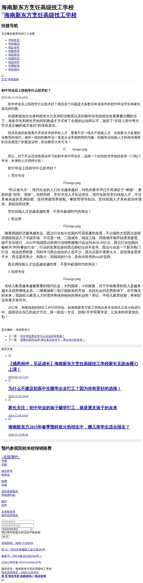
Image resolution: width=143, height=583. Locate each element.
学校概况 (14, 43)
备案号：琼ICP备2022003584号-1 (21, 556)
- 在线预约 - (10, 457)
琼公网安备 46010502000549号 (22, 562)
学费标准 (14, 65)
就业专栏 (14, 62)
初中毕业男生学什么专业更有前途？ (42, 336)
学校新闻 (13, 79)
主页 (4, 79)
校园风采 (14, 58)
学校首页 (14, 40)
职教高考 (14, 51)
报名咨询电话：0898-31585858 (20, 572)
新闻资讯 (14, 54)
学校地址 (14, 69)
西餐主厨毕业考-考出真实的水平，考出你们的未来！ (52, 339)
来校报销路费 (39, 448)
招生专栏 (14, 47)
